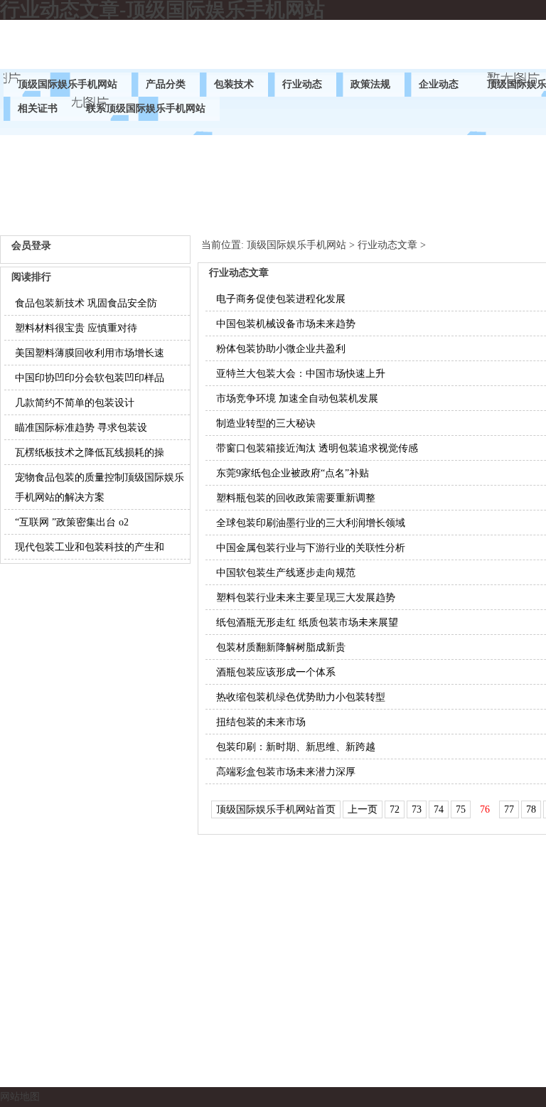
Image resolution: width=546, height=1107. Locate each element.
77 (509, 809)
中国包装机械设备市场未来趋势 (285, 324)
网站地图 (20, 1096)
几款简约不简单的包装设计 (74, 402)
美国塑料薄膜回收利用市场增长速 (89, 353)
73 (417, 809)
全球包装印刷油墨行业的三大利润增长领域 (310, 523)
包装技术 (234, 84)
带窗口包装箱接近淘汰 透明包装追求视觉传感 (317, 448)
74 (439, 809)
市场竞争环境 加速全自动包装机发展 (297, 398)
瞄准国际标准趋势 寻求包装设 (81, 427)
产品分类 (166, 84)
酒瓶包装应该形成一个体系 (276, 672)
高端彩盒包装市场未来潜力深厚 (285, 771)
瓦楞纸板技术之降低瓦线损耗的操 (89, 452)
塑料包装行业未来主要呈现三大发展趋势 (305, 597)
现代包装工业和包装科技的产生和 (89, 547)
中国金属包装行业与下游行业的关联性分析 (310, 547)
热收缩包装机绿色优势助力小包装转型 (300, 697)
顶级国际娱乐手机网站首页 (276, 809)
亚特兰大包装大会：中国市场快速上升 (300, 373)
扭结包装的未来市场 (261, 722)
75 (461, 809)
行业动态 (302, 84)
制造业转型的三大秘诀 (266, 423)
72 (395, 809)
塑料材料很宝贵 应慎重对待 (76, 328)
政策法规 (370, 84)
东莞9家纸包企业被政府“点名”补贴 (292, 473)
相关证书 (38, 108)
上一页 (363, 809)
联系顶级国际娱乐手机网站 (145, 108)
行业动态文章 (387, 245)
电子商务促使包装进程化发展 (281, 299)
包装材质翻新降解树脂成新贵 (281, 647)
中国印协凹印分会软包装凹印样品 (89, 378)
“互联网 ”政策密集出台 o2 (72, 522)
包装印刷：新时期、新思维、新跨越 (295, 747)
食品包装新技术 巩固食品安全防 (86, 303)
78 (531, 809)
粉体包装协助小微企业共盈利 (281, 348)
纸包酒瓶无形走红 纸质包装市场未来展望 (307, 622)
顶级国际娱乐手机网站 (67, 84)
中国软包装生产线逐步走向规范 (285, 572)
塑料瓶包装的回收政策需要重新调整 (295, 498)
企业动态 (439, 84)
